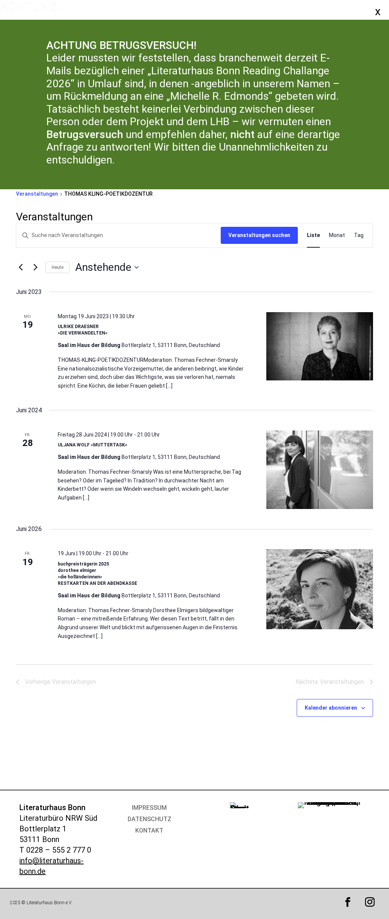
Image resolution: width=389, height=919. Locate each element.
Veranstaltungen (37, 194)
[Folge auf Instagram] (369, 902)
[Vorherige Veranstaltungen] (20, 267)
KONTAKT (149, 831)
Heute (57, 267)
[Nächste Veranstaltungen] (35, 267)
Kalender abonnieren (331, 708)
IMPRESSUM (149, 808)
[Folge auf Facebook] (347, 902)
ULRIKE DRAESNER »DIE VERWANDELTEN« (83, 330)
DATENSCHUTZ (149, 820)
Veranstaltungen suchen (259, 235)
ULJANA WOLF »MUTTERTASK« (92, 445)
